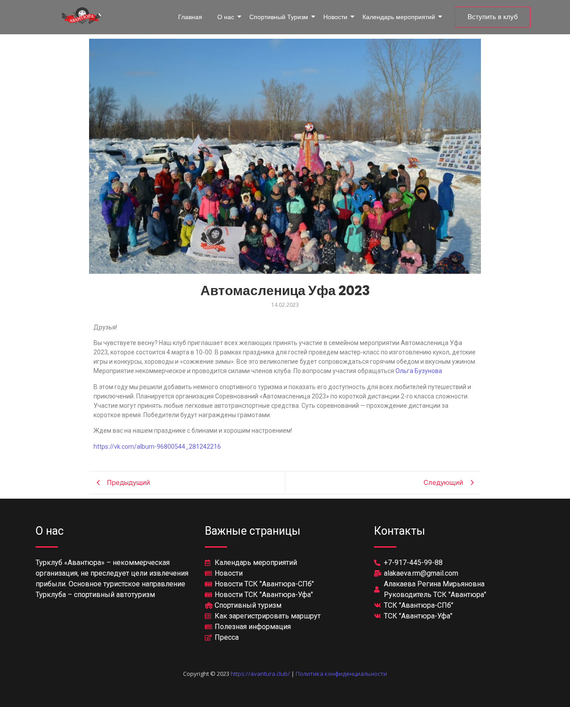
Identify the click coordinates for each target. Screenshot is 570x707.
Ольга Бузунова (418, 370)
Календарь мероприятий (398, 16)
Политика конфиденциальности (341, 674)
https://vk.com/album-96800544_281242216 (157, 446)
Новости (335, 16)
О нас (225, 16)
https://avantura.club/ (260, 674)
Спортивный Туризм (278, 16)
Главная (190, 16)
